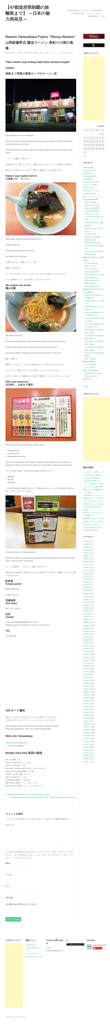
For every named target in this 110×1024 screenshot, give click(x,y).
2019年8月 (87, 735)
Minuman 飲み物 (90, 243)
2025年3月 (87, 564)
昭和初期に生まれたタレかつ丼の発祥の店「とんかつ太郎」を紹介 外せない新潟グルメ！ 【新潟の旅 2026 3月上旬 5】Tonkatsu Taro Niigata (93, 524)
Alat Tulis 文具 (88, 170)
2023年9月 (87, 605)
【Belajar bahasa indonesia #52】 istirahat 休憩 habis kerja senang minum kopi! (42, 797)
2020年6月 (87, 706)
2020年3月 (87, 715)
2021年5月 (87, 675)
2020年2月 (87, 718)
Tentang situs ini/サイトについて (78, 10)
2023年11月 (87, 599)
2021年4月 (87, 677)
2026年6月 (87, 544)
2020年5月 (87, 709)
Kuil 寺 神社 (90, 269)
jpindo (21, 53)
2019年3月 (87, 750)
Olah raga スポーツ (89, 190)
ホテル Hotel (89, 367)
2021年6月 (87, 672)
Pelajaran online (78, 13)
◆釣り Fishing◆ (89, 370)
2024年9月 (87, 576)
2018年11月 (87, 761)
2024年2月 (87, 593)
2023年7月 (87, 611)
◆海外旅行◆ (87, 361)
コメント (9, 824)
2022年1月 (87, 651)
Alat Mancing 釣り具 (92, 373)
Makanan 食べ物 (90, 237)
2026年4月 (87, 547)
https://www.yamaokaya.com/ (16, 742)
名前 (7, 863)
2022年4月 (87, 643)
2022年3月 (87, 646)
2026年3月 (87, 550)
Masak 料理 (89, 240)
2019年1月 (87, 756)
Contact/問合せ (97, 10)
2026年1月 (87, 556)
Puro (24, 1017)
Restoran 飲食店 (32, 53)
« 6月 (85, 156)
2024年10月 (87, 573)
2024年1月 (87, 596)
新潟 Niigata (89, 283)
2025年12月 (87, 559)
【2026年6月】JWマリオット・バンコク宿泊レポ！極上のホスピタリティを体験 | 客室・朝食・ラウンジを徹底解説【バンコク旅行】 (93, 486)
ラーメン (54, 53)
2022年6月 (87, 637)
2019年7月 (87, 738)
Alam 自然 (86, 167)
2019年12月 (87, 724)
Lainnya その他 (88, 185)
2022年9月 (87, 628)
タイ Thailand (89, 364)
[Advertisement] (94, 88)
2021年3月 (87, 680)
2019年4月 (87, 747)
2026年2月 (87, 553)
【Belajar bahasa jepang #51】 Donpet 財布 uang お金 (28, 794)
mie (43, 53)
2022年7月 (87, 634)
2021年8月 (87, 666)
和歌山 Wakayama (91, 280)
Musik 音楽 (87, 188)
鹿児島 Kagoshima (91, 286)
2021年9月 (87, 663)
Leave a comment (67, 53)
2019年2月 (87, 753)
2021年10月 (87, 660)
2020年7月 (87, 703)
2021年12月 (87, 654)
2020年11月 (87, 692)
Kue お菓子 (88, 234)
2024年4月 (87, 588)
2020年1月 (87, 721)
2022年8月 (87, 631)
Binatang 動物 (88, 176)
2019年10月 (87, 730)
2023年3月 (87, 619)
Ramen (47, 53)
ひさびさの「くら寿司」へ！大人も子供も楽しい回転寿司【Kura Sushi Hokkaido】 (93, 475)
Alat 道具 (86, 173)
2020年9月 (87, 698)
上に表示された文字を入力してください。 (21, 904)
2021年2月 (87, 683)
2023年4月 (87, 617)
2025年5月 (87, 561)
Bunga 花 (86, 179)
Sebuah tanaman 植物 (92, 251)
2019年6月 (87, 741)
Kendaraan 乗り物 (90, 182)
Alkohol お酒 (89, 202)
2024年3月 (87, 590)
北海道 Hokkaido (90, 277)
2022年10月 (87, 625)
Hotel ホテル (89, 266)
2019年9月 (87, 732)
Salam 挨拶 (89, 359)
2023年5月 (87, 614)
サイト (8, 886)
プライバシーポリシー (94, 13)
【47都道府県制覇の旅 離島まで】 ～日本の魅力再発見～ (27, 13)
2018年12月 (87, 759)
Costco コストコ (90, 214)
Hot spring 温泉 (90, 263)
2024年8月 (87, 579)
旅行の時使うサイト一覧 (96, 16)
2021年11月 (87, 657)
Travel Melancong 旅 (92, 275)
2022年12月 (87, 622)
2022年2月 (87, 648)
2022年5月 (87, 640)
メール (8, 874)
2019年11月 (87, 727)
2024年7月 (87, 582)
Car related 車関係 (91, 211)
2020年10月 (87, 695)
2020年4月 (87, 712)
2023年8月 (87, 608)
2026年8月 (87, 541)
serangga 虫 (89, 254)
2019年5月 (87, 744)
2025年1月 (87, 567)
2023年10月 (87, 602)
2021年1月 (87, 686)
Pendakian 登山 (88, 193)
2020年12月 (87, 689)
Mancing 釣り (89, 376)
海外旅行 (86, 379)
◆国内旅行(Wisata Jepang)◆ (93, 257)
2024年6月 (87, 585)
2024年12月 (87, 570)
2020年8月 (87, 701)
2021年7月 (87, 669)
